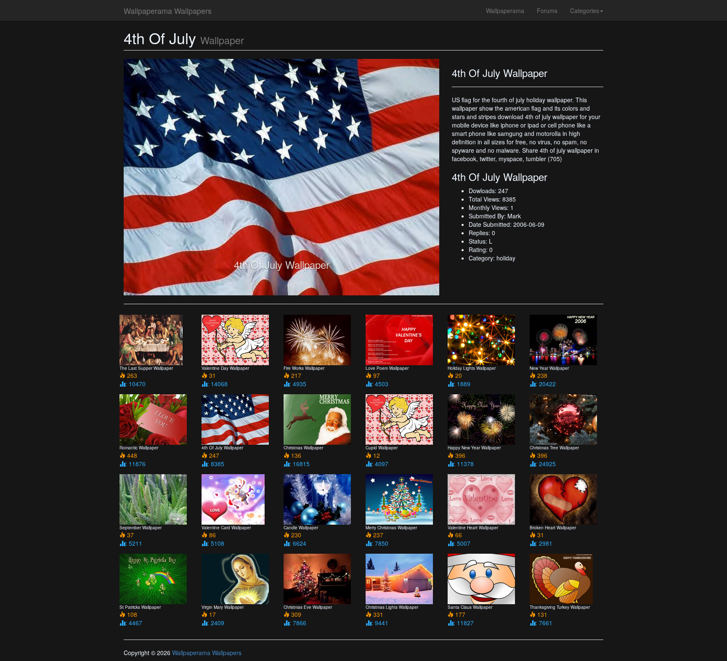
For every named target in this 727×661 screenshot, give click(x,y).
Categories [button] (584, 10)
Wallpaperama (505, 10)
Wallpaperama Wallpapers (168, 10)
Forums (547, 10)
